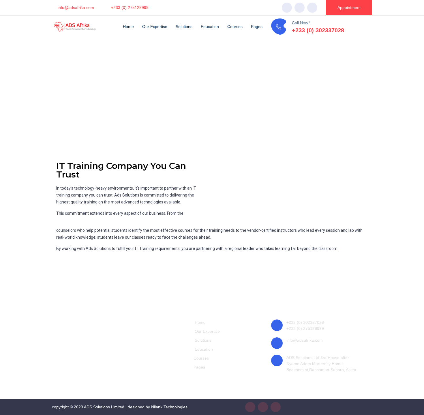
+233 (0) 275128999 (130, 7)
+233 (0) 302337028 (318, 30)
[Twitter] (299, 8)
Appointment (349, 7)
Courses (235, 26)
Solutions (184, 26)
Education (210, 26)
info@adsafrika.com (76, 7)
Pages (256, 26)
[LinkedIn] (312, 8)
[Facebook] (287, 8)
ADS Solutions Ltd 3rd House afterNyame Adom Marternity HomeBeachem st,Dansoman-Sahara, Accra (321, 363)
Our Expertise (154, 26)
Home (128, 26)
